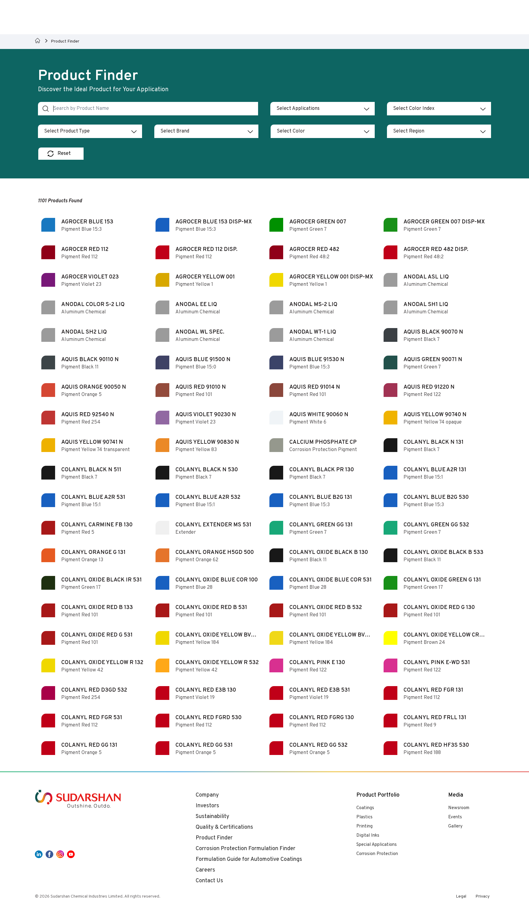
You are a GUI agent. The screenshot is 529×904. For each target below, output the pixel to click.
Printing (364, 826)
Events (455, 817)
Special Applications (376, 845)
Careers (205, 870)
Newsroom (458, 808)
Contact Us (209, 880)
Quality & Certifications (224, 827)
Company (207, 795)
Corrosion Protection (377, 854)
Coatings (365, 808)
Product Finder (214, 838)
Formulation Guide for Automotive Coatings (249, 859)
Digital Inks (367, 836)
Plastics (364, 817)
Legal (461, 896)
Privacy (482, 896)
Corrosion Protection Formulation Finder (245, 848)
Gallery (455, 826)
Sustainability (212, 816)
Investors (207, 805)
